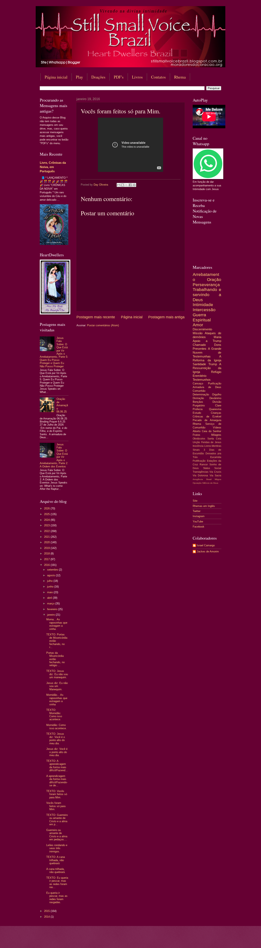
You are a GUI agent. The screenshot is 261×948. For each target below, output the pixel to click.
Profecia (197, 409)
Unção (196, 442)
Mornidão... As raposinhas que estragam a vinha (56, 699)
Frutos (196, 434)
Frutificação (199, 461)
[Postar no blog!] (123, 185)
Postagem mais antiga (166, 317)
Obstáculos (199, 438)
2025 (47, 514)
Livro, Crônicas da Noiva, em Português (53, 167)
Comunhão (199, 390)
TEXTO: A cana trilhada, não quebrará (55, 860)
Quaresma (215, 409)
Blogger (163, 939)
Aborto (196, 431)
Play (79, 77)
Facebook (198, 526)
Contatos (158, 77)
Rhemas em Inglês (204, 506)
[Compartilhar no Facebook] (130, 185)
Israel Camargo (206, 545)
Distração (198, 398)
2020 (47, 542)
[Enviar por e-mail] (119, 185)
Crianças (216, 412)
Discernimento (202, 329)
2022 (47, 531)
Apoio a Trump (207, 341)
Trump (212, 364)
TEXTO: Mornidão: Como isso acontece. (54, 714)
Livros (137, 77)
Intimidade (203, 304)
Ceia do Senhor (211, 431)
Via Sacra (215, 475)
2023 (47, 525)
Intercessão (204, 309)
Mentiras (216, 446)
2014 (47, 916)
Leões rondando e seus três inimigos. (56, 848)
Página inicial (56, 77)
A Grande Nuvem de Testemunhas (207, 352)
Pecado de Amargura (207, 420)
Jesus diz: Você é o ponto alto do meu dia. (56, 752)
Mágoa (218, 479)
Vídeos (217, 427)
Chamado (199, 344)
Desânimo (215, 398)
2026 (47, 508)
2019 (47, 548)
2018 (47, 553)
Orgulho (216, 394)
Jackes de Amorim (208, 551)
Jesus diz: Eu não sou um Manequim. (57, 686)
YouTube (198, 521)
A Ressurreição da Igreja (207, 368)
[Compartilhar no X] (126, 185)
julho (50, 580)
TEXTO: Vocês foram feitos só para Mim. (56, 794)
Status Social (212, 468)
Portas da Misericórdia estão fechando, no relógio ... (55, 659)
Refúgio (216, 372)
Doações (98, 77)
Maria (217, 337)
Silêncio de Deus (210, 483)
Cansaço (198, 383)
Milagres (216, 434)
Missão (197, 333)
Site (195, 500)
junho (50, 586)
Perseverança (206, 284)
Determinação (201, 394)
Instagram (199, 516)
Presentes (199, 348)
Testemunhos (202, 379)
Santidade (199, 364)
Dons (217, 344)
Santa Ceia (214, 438)
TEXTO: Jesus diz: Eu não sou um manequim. (57, 674)
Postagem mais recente (95, 317)
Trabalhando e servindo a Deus (207, 294)
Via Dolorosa (200, 475)
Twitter (196, 511)
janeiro (51, 614)
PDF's (119, 77)
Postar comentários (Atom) (103, 325)
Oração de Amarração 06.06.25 (62, 405)
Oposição (197, 483)
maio (50, 592)
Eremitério (199, 375)
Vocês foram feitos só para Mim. (55, 806)
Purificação (214, 383)
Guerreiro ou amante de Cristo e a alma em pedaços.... (56, 835)
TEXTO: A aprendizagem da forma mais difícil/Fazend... (57, 765)
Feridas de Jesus (211, 442)
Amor (198, 324)
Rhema (180, 77)
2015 (47, 911)
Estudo (197, 412)
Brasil (208, 479)
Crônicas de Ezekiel (207, 416)
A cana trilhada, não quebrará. (55, 870)
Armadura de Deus (207, 387)
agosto (51, 575)
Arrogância (198, 479)
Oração (214, 279)
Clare (218, 405)
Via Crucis (215, 472)
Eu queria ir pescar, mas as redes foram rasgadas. (56, 897)
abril (50, 597)
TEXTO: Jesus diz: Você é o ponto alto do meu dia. (55, 738)
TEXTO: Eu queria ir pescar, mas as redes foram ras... (57, 882)
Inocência (198, 446)
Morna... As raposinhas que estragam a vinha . (56, 624)
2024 (47, 519)
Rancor (204, 464)
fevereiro (52, 609)
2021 (47, 536)
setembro (53, 569)
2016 (47, 564)
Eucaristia (215, 457)
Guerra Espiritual (202, 317)
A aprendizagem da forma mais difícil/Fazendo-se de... (56, 780)
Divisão (216, 401)
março (51, 603)
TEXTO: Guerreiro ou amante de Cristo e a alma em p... (57, 819)
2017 (47, 559)
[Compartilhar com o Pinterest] (134, 185)
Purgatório (199, 405)
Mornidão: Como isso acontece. (56, 726)
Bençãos (198, 401)
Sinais (196, 450)
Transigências (200, 472)
